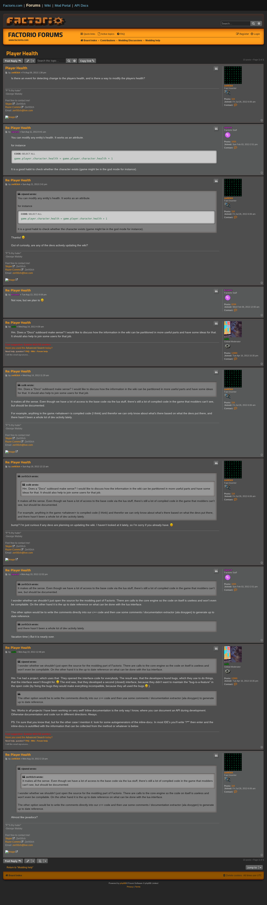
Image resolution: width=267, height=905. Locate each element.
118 (233, 99)
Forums (33, 5)
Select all (28, 154)
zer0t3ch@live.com (23, 110)
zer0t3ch (228, 85)
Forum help (42, 351)
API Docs (81, 5)
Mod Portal (63, 5)
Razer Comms (13, 107)
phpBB (123, 883)
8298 (233, 304)
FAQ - (27, 351)
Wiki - (33, 351)
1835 (233, 141)
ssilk (226, 339)
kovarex (228, 290)
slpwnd (228, 127)
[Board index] (36, 20)
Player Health (22, 53)
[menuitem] (106, 34)
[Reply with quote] (216, 68)
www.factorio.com (19, 40)
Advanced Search (35, 348)
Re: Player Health (18, 128)
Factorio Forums (35, 35)
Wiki (47, 5)
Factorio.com (12, 5)
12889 (234, 353)
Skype (8, 103)
